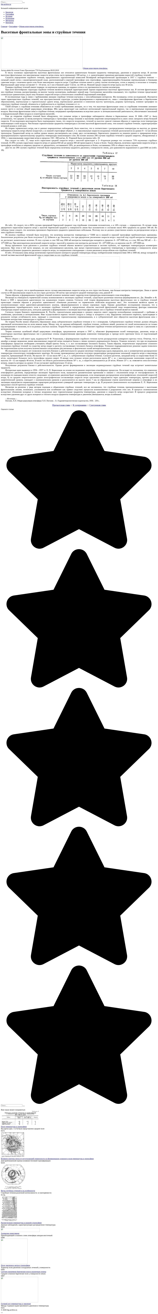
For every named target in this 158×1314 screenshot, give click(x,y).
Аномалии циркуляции (10, 1233)
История (9, 16)
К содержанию (80, 405)
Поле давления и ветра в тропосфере (15, 1265)
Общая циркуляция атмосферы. (95, 68)
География (10, 14)
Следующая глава (97, 405)
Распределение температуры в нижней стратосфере (21, 1223)
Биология (9, 12)
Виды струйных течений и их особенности (18, 1191)
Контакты (9, 23)
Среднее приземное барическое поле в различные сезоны (23, 1272)
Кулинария (10, 18)
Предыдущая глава (61, 405)
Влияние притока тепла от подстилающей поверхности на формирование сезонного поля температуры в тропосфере (47, 1159)
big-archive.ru (6, 4)
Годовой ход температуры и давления (16, 1304)
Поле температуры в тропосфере (14, 1127)
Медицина (10, 20)
